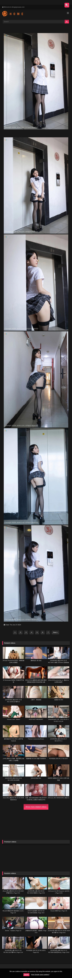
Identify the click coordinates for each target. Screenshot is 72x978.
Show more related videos (36, 807)
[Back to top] (66, 972)
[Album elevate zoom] (66, 5)
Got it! (26, 974)
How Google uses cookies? (40, 974)
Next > (55, 632)
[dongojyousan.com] (36, 14)
